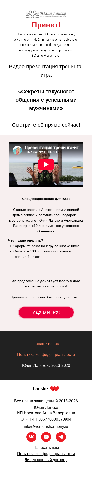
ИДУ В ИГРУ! (46, 312)
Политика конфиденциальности (46, 354)
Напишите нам (46, 343)
